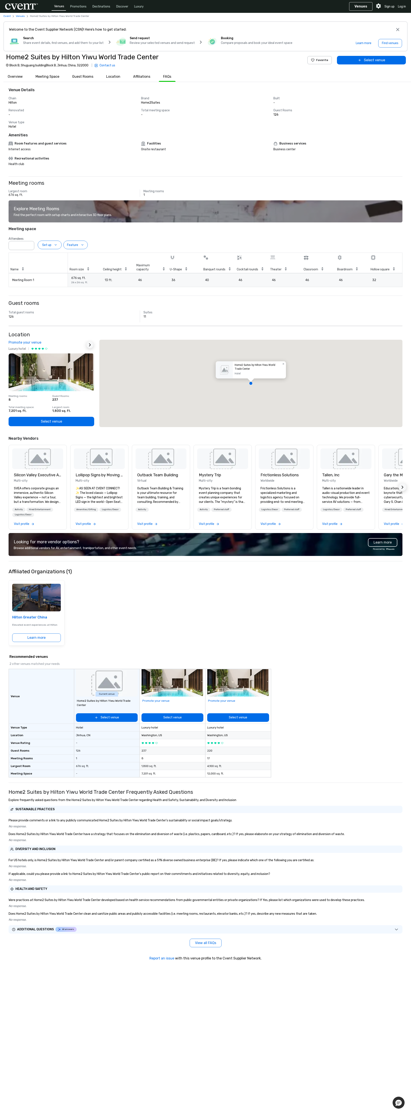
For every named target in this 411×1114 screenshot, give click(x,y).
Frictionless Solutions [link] (280, 475)
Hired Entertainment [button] (40, 509)
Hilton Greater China (29, 617)
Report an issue (161, 958)
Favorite (322, 60)
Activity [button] (19, 509)
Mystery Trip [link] (210, 475)
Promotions (78, 6)
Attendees (16, 239)
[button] (29, 244)
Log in (402, 6)
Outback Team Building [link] (157, 475)
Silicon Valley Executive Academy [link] (37, 475)
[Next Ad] (89, 344)
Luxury (139, 6)
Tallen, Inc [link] (331, 475)
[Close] (397, 29)
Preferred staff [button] (221, 509)
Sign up (389, 6)
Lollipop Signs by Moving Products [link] (99, 475)
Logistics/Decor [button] (23, 514)
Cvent (7, 16)
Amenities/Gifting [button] (86, 509)
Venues (59, 6)
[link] (37, 458)
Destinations (101, 6)
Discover (122, 6)
